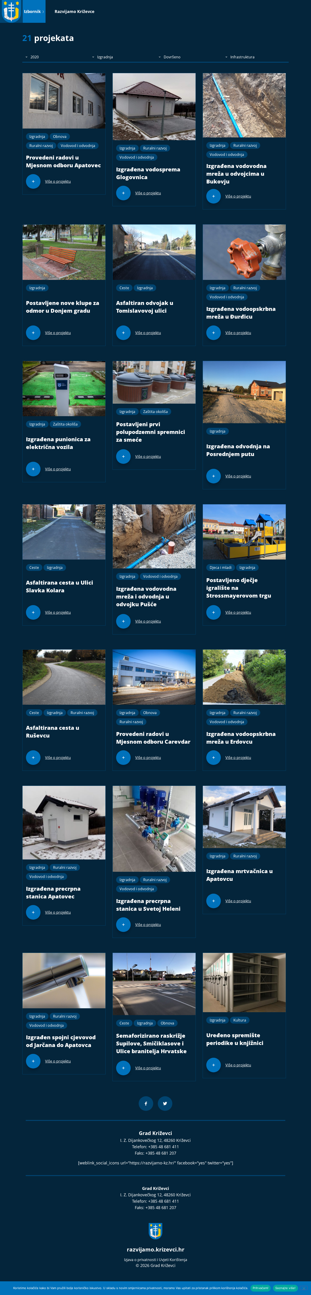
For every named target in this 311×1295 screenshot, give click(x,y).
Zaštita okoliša (65, 424)
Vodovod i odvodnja (78, 145)
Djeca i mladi (221, 567)
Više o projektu (58, 181)
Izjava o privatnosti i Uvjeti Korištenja (155, 1259)
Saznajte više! (285, 1288)
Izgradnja (37, 136)
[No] (304, 1288)
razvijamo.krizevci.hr (155, 1249)
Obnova (59, 136)
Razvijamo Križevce (74, 11)
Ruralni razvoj (41, 145)
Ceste (124, 287)
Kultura (239, 1020)
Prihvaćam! (261, 1288)
